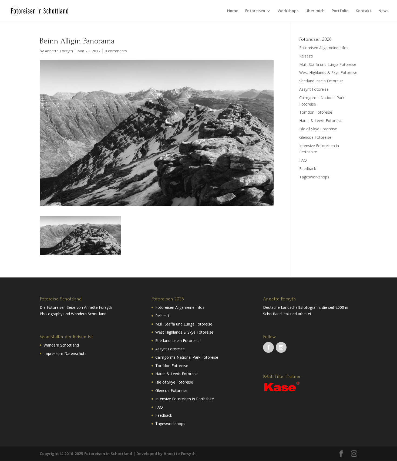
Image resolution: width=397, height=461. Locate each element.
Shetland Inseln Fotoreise (321, 80)
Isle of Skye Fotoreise (318, 128)
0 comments (116, 50)
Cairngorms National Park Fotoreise (186, 357)
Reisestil (306, 56)
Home (232, 11)
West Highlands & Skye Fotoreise (328, 72)
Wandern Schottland (61, 345)
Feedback (307, 168)
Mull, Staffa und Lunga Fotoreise (327, 64)
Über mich (315, 11)
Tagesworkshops (314, 176)
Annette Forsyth (59, 50)
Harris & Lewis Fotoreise (320, 120)
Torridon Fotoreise (315, 112)
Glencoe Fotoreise (315, 137)
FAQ (303, 160)
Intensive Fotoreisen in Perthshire (184, 398)
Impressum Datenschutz (64, 353)
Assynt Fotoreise (314, 89)
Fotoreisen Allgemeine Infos (323, 47)
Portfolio (340, 11)
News (383, 11)
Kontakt (363, 11)
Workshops (288, 11)
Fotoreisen (255, 11)
